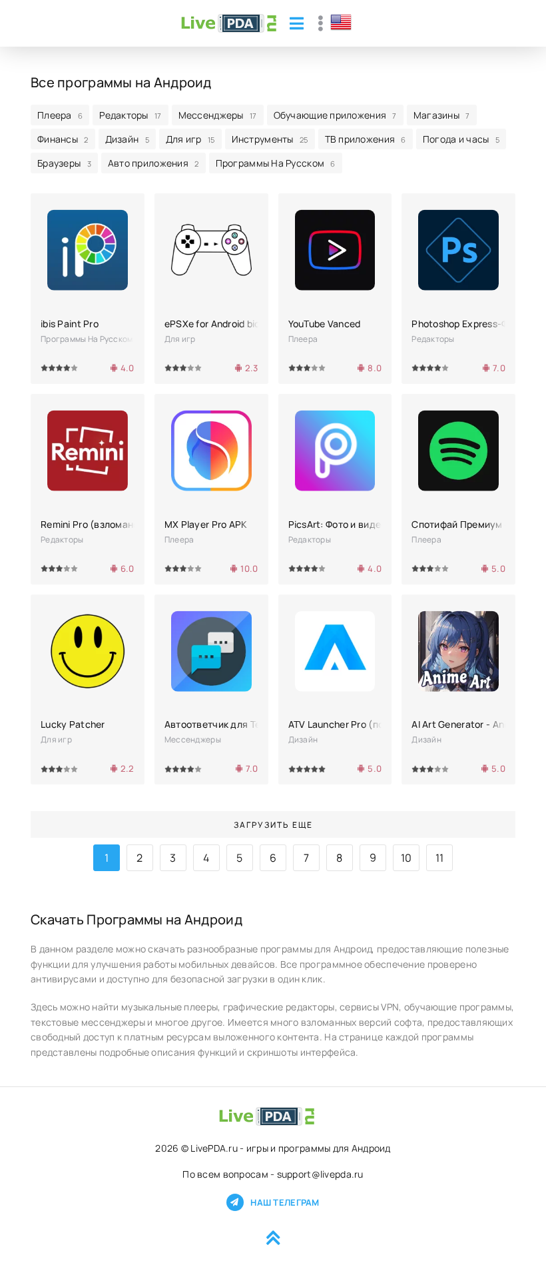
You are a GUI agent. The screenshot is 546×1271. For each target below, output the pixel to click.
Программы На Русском (276, 163)
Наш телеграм (284, 1202)
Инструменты (270, 139)
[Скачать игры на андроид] (228, 23)
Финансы (63, 139)
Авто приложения (153, 163)
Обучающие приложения (335, 115)
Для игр (190, 139)
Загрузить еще (273, 824)
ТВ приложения (365, 139)
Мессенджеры (217, 115)
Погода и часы (461, 139)
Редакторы (130, 115)
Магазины (441, 115)
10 (406, 857)
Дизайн (127, 139)
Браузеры (64, 163)
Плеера (60, 115)
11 (439, 857)
